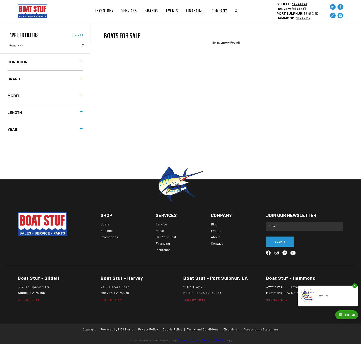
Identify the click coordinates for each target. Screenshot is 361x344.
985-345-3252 (303, 18)
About (215, 237)
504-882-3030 (311, 13)
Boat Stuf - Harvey (122, 278)
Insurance (163, 250)
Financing (195, 11)
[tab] (45, 62)
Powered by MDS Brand (116, 329)
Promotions (109, 237)
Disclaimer (231, 329)
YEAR (12, 129)
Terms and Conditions (203, 329)
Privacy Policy (148, 329)
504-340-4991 (299, 9)
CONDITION (17, 62)
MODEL (14, 96)
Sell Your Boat (166, 237)
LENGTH (15, 112)
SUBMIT (280, 241)
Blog (214, 224)
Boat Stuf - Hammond (291, 278)
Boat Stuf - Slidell (38, 278)
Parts (160, 230)
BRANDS (151, 11)
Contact (217, 243)
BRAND (14, 79)
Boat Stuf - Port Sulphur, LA (215, 278)
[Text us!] (346, 316)
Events (172, 11)
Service (161, 224)
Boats (105, 224)
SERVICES (129, 11)
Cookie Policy (172, 329)
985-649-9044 (299, 4)
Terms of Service (214, 340)
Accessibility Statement (260, 329)
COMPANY (219, 11)
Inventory (104, 11)
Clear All (77, 35)
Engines (107, 230)
